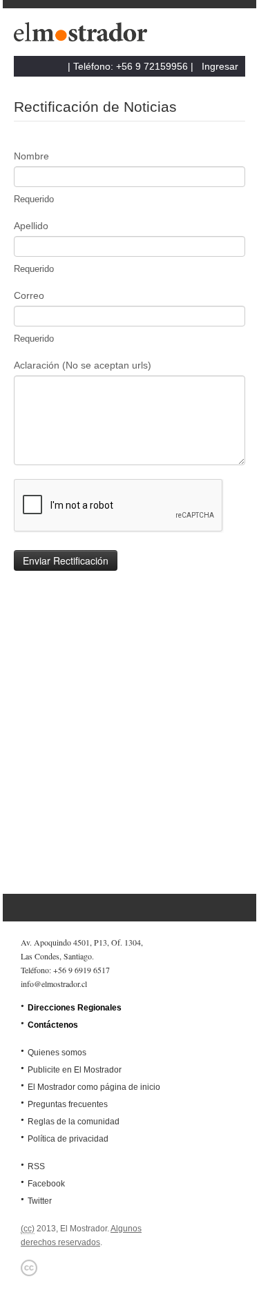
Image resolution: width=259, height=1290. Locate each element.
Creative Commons (29, 1268)
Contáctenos (53, 1025)
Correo (29, 295)
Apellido (31, 225)
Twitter (40, 1201)
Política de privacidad (68, 1139)
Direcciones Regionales (75, 1008)
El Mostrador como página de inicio (94, 1087)
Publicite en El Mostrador (75, 1070)
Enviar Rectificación (65, 560)
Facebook (46, 1184)
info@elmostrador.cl (54, 983)
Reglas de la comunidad (73, 1121)
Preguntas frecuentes (68, 1104)
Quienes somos (57, 1052)
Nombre (31, 156)
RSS (36, 1166)
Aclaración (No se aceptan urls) (82, 365)
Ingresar (220, 66)
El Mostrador (83, 35)
